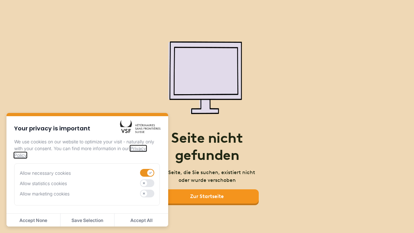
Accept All (141, 220)
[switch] (147, 173)
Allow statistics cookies (43, 183)
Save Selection (87, 220)
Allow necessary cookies (45, 173)
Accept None (33, 220)
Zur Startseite (207, 196)
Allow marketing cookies (45, 193)
